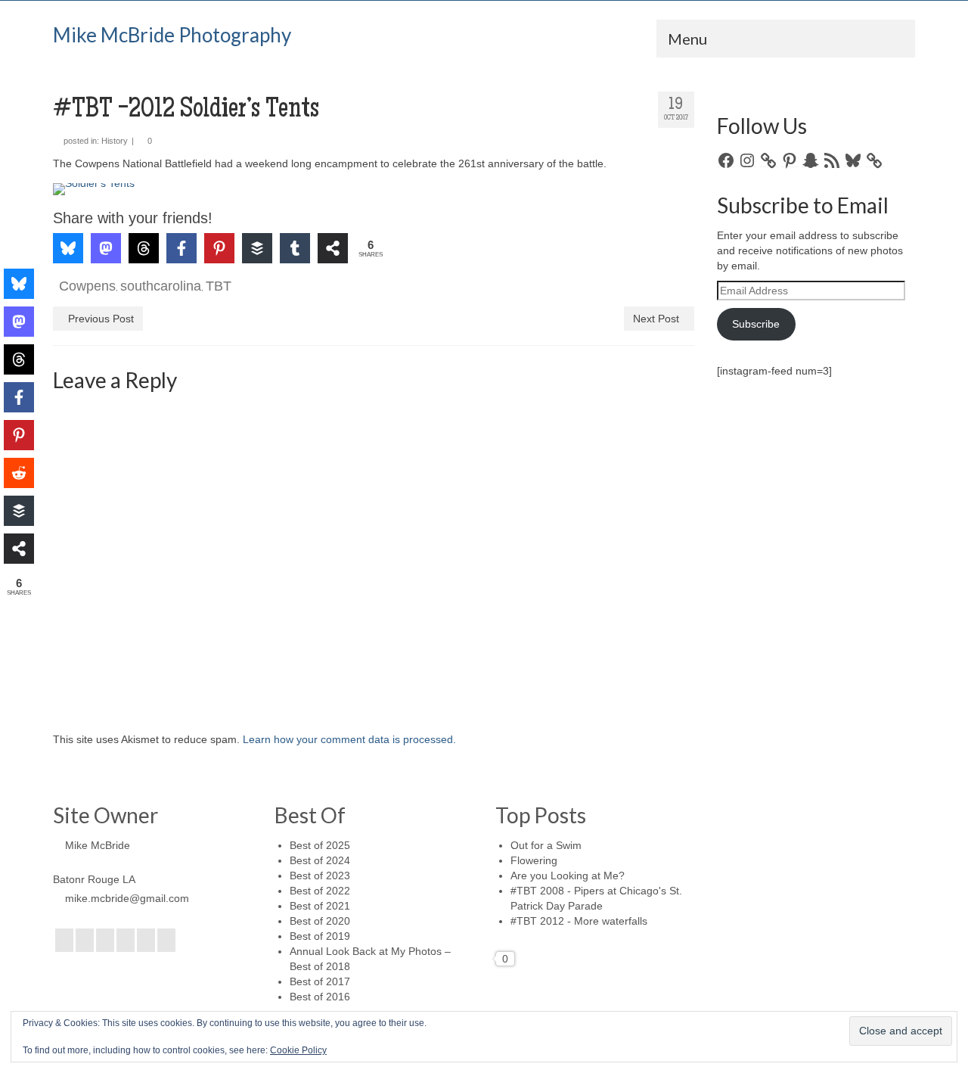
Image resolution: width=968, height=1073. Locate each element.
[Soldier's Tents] (373, 189)
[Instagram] (105, 940)
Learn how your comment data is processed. (349, 739)
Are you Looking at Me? (567, 875)
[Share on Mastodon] (106, 248)
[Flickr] (125, 940)
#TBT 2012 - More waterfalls (578, 921)
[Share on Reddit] (19, 473)
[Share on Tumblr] (295, 248)
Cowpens (87, 286)
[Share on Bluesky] (68, 248)
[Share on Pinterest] (219, 248)
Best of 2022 (320, 891)
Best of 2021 (320, 906)
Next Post (656, 319)
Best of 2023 (320, 875)
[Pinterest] (146, 940)
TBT (218, 286)
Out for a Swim (546, 845)
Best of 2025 (320, 845)
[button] (85, 205)
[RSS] (166, 940)
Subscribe (756, 324)
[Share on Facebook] (181, 248)
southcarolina (160, 286)
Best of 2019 (320, 936)
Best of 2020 (320, 921)
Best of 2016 (320, 997)
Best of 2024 (320, 860)
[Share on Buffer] (257, 248)
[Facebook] (64, 940)
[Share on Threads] (144, 248)
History (114, 140)
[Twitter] (85, 940)
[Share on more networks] (333, 248)
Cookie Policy (298, 1050)
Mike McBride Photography (172, 35)
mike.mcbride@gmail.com (127, 898)
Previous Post (101, 319)
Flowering (533, 860)
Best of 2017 (320, 981)
